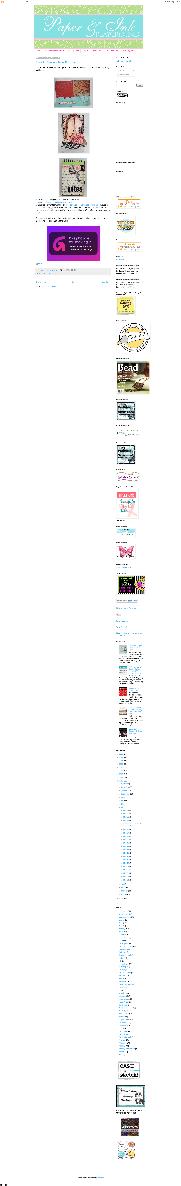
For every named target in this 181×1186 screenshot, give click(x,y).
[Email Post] (60, 270)
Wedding (122, 1046)
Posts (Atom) (51, 286)
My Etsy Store (73, 51)
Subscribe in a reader (124, 61)
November (125, 787)
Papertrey (122, 1011)
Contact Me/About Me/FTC (54, 51)
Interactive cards (125, 984)
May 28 (126, 817)
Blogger (101, 1178)
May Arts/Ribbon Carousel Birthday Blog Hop (135, 731)
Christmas (122, 952)
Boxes (121, 932)
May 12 (126, 860)
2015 (121, 764)
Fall (120, 961)
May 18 (126, 843)
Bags (120, 926)
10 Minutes (123, 911)
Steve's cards (123, 1022)
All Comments (124, 75)
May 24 (126, 833)
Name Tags (123, 1005)
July (122, 801)
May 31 (126, 810)
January (124, 894)
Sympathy (122, 1025)
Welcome (122, 1052)
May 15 (126, 853)
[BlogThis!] (67, 270)
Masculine (122, 993)
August (124, 797)
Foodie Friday (124, 964)
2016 (121, 761)
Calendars (122, 935)
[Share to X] (69, 270)
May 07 (126, 866)
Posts (121, 70)
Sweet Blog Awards (129, 51)
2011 (121, 778)
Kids (120, 990)
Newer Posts (41, 282)
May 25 (126, 829)
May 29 (126, 814)
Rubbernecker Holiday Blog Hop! (135, 689)
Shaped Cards (124, 1020)
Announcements (125, 917)
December (125, 784)
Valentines (122, 1043)
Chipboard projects (126, 946)
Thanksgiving (124, 1034)
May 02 (126, 876)
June (123, 804)
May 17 (126, 846)
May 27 (126, 820)
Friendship (122, 967)
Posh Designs (46, 273)
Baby (120, 923)
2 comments (41, 270)
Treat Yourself (121, 627)
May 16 (126, 850)
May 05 (126, 870)
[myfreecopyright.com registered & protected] (129, 636)
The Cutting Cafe (125, 1037)
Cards (121, 940)
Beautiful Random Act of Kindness (56, 62)
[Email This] (65, 270)
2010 (121, 781)
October (124, 790)
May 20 (126, 840)
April (123, 884)
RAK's (54, 273)
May (123, 807)
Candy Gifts (123, 938)
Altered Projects (125, 914)
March (123, 887)
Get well (122, 970)
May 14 (126, 856)
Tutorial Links (97, 51)
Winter (121, 1055)
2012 (121, 774)
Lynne (38, 202)
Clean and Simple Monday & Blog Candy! (135, 648)
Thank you (123, 1031)
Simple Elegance (122, 621)
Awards (121, 920)
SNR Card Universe (123, 568)
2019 (121, 757)
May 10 (126, 863)
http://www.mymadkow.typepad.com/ (58, 202)
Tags (120, 1028)
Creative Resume (112, 51)
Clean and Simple (125, 955)
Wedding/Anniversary (127, 1049)
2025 (121, 754)
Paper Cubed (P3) (125, 1008)
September (125, 794)
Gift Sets (122, 976)
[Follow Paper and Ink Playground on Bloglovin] (127, 602)
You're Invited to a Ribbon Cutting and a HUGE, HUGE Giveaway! (135, 670)
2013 (121, 771)
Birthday (122, 929)
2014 (121, 767)
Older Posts (106, 282)
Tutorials (122, 1040)
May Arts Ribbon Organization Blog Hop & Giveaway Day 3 (135, 711)
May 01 (126, 880)
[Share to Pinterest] (74, 270)
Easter (121, 958)
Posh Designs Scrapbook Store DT (83, 205)
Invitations (123, 987)
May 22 (126, 836)
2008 (121, 902)
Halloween (122, 981)
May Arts (122, 996)
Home (38, 51)
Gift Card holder (125, 973)
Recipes (85, 51)
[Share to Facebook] (72, 270)
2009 (121, 898)
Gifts (120, 979)
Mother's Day (124, 1002)
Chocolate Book (125, 949)
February (124, 891)
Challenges (120, 260)
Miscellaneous (124, 999)
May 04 (126, 873)
